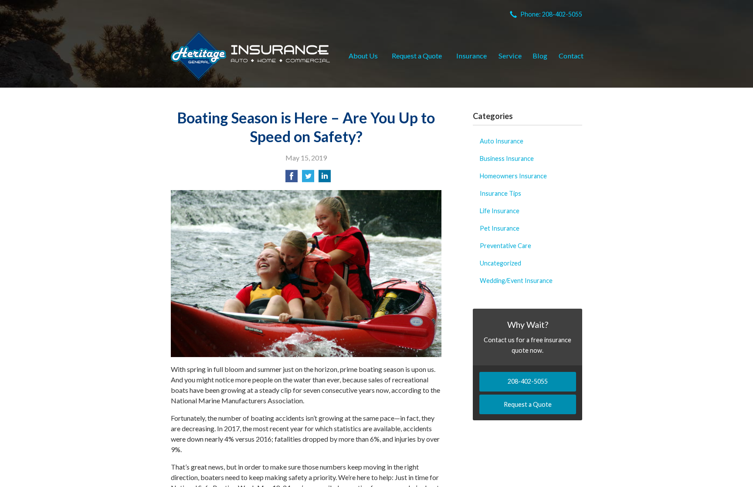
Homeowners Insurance (513, 176)
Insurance (471, 55)
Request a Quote (417, 55)
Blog (540, 55)
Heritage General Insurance (250, 56)
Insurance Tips (500, 193)
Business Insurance (507, 158)
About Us (363, 55)
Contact (571, 55)
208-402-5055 (528, 381)
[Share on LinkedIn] (325, 178)
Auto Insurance (501, 141)
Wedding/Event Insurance (516, 280)
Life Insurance (499, 211)
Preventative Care (505, 245)
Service (510, 55)
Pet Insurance (499, 228)
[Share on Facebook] (291, 178)
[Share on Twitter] (308, 178)
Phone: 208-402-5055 (551, 14)
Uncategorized (500, 263)
